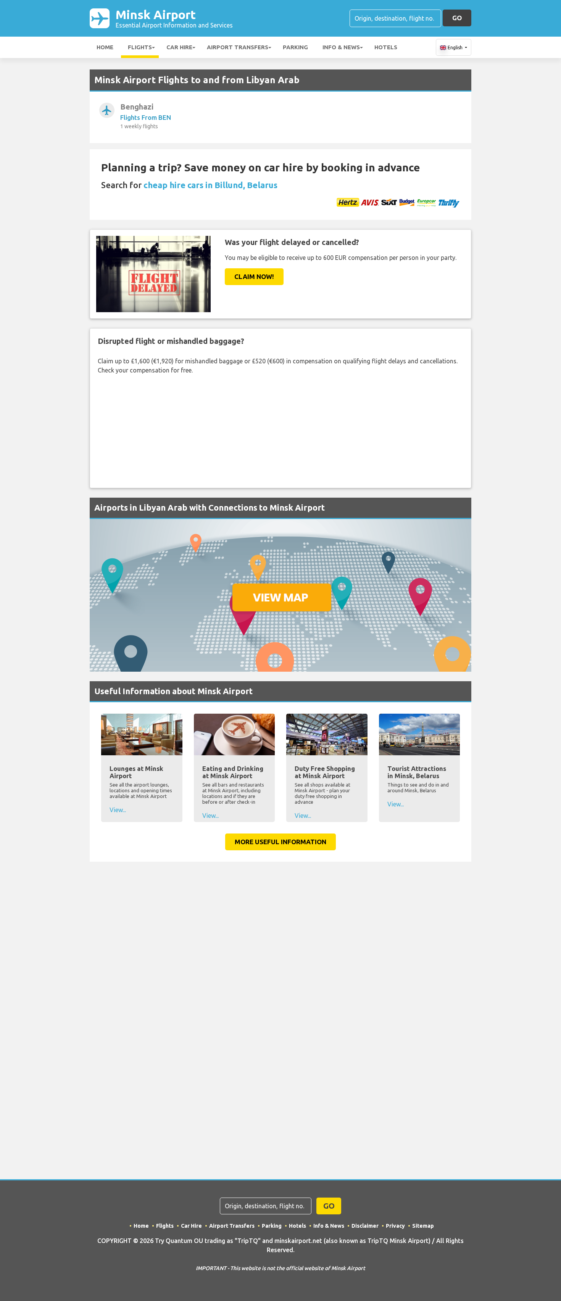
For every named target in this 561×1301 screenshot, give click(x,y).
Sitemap (423, 1226)
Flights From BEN (145, 117)
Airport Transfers (237, 47)
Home (105, 47)
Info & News (341, 47)
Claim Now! (254, 276)
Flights (140, 47)
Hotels (385, 47)
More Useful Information (280, 841)
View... (118, 809)
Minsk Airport (174, 18)
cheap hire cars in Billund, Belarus (210, 185)
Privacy (395, 1226)
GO (457, 17)
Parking (295, 47)
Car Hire (179, 47)
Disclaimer (365, 1226)
